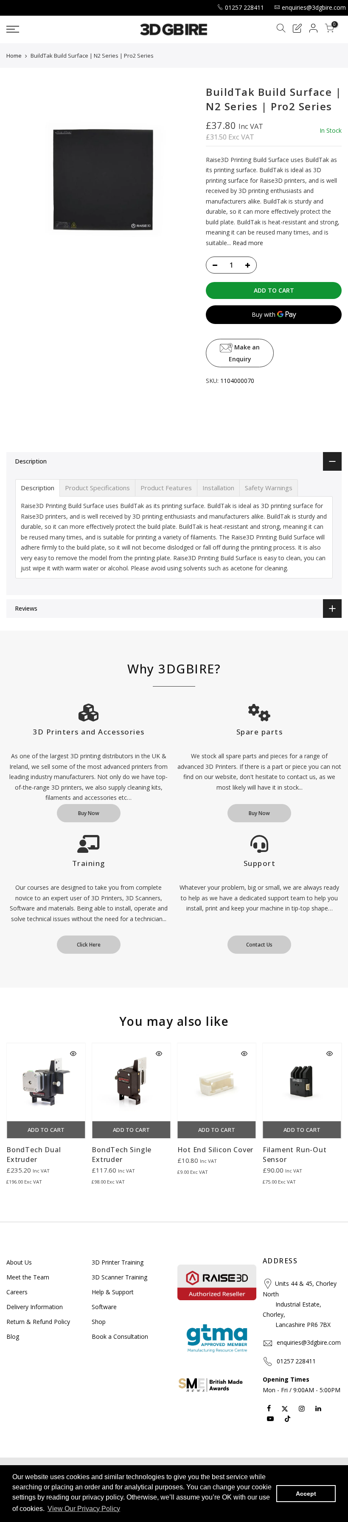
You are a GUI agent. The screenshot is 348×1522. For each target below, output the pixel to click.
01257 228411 (244, 7)
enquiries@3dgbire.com (314, 7)
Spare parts (259, 732)
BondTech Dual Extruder (33, 1154)
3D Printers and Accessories (89, 732)
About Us (19, 1262)
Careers (17, 1292)
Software (104, 1307)
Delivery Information (34, 1307)
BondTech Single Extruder (122, 1154)
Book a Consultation (120, 1336)
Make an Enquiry (244, 353)
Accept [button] (306, 1493)
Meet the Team (27, 1277)
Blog (12, 1336)
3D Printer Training (117, 1262)
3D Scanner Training (119, 1277)
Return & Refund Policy (38, 1322)
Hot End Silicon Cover (215, 1149)
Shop (99, 1322)
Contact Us (259, 944)
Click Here (89, 944)
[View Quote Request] (297, 29)
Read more (247, 242)
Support (260, 863)
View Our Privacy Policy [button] (84, 1508)
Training (88, 863)
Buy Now (88, 813)
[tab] (37, 488)
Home (14, 55)
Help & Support (113, 1292)
